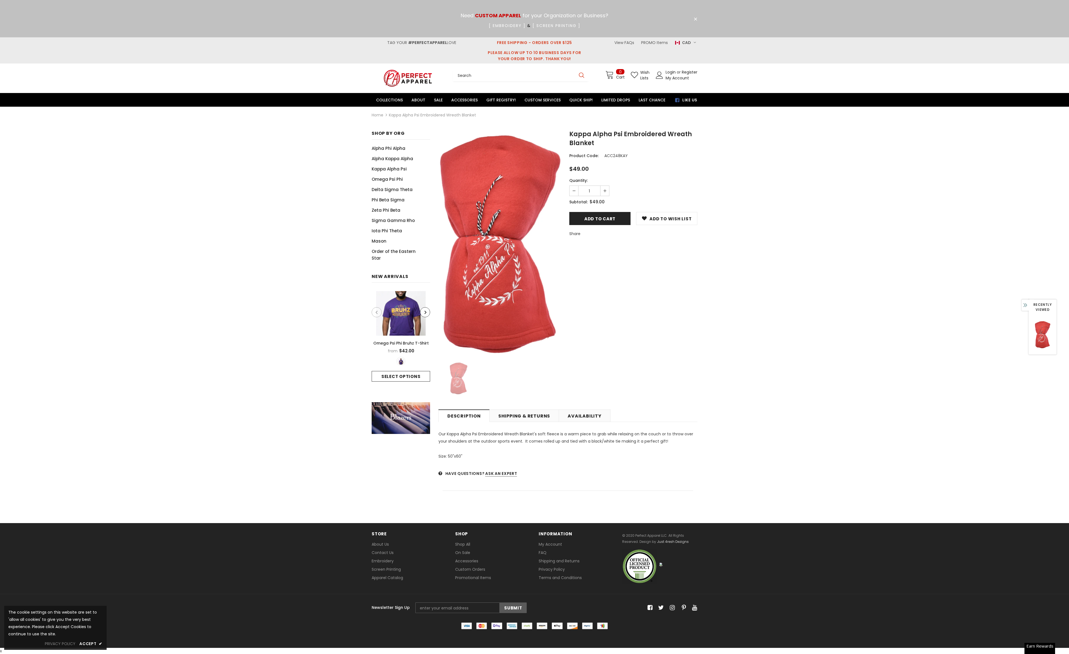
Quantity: (578, 180)
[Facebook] (649, 607)
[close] (695, 19)
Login (671, 72)
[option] (400, 336)
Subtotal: (578, 202)
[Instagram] (671, 607)
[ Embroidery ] (507, 25)
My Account (677, 78)
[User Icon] (659, 75)
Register (689, 72)
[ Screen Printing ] (556, 25)
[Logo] (408, 78)
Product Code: (584, 155)
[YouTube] (693, 607)
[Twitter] (660, 607)
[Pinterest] (682, 607)
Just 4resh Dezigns (673, 541)
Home (377, 115)
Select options (401, 376)
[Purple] (401, 361)
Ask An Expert (501, 473)
